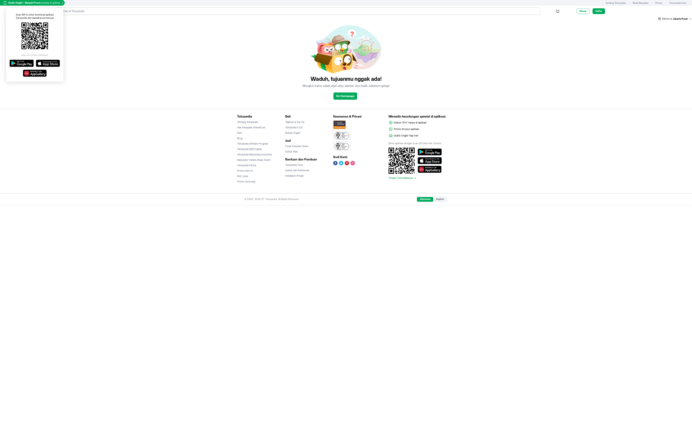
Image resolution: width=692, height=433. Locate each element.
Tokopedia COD (294, 127)
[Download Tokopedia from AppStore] (430, 160)
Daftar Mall (291, 151)
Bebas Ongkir (292, 132)
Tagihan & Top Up (294, 122)
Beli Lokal (242, 176)
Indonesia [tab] (425, 199)
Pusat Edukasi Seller (297, 146)
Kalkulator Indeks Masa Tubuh (254, 159)
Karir (239, 132)
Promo (658, 3)
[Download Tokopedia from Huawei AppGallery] (430, 169)
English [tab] (440, 199)
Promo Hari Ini (245, 170)
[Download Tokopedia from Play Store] (430, 152)
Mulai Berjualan (641, 3)
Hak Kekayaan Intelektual (251, 127)
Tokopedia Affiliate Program (252, 143)
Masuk (583, 11)
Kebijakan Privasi (294, 175)
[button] (675, 19)
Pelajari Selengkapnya (401, 178)
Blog (239, 138)
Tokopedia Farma (246, 165)
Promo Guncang (246, 181)
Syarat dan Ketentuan (297, 170)
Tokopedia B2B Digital (249, 149)
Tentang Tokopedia (616, 3)
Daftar (598, 11)
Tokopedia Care (677, 3)
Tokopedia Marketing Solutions (254, 154)
